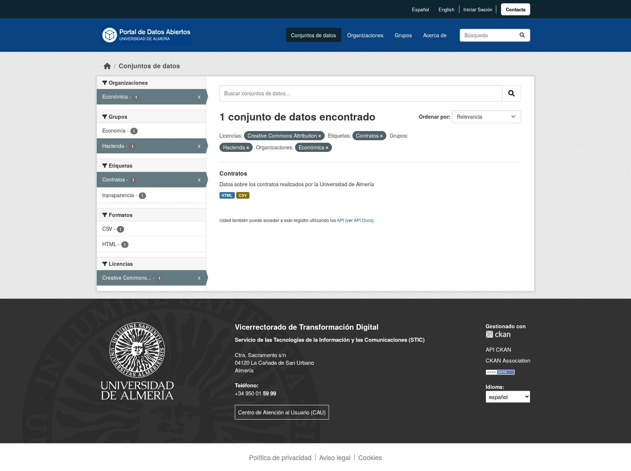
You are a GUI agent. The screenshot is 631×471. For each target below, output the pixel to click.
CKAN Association (508, 360)
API (340, 220)
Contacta (515, 9)
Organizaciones (365, 35)
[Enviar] (522, 35)
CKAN (498, 334)
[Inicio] (107, 65)
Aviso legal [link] (335, 457)
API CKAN (498, 349)
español (420, 9)
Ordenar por (434, 116)
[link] (515, 9)
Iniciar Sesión (477, 9)
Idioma (494, 386)
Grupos (403, 35)
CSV (243, 195)
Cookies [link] (370, 457)
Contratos (233, 173)
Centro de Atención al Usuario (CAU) (282, 412)
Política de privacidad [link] (280, 457)
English (446, 9)
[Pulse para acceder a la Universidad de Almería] (137, 360)
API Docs (363, 220)
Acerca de (435, 35)
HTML (227, 195)
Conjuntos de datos (313, 35)
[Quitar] (319, 136)
